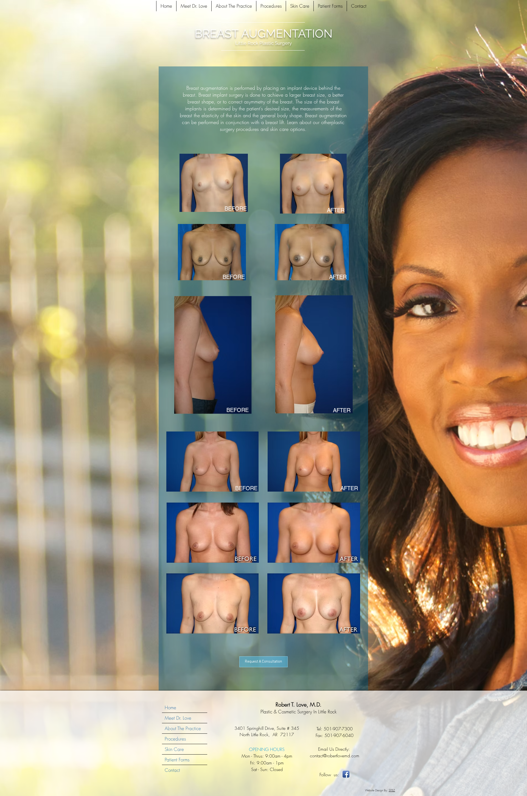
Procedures (175, 739)
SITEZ (392, 790)
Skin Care (174, 749)
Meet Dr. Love (178, 718)
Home (170, 707)
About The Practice (183, 728)
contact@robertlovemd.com (334, 756)
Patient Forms (177, 759)
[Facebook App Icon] (346, 774)
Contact (172, 770)
